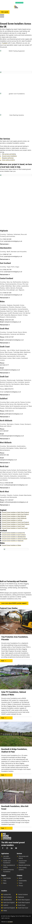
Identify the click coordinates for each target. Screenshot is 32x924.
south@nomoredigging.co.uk (12, 392)
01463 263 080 (7, 239)
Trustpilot (4, 43)
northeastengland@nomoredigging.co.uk (15, 485)
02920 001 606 (9, 320)
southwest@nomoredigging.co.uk (14, 340)
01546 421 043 (7, 293)
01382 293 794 (7, 269)
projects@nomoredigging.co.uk (13, 241)
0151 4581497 (4, 431)
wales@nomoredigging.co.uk (12, 322)
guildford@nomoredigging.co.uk (13, 414)
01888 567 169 (7, 254)
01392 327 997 (9, 337)
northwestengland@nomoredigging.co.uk (12, 436)
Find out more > (5, 244)
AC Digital (10, 921)
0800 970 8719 (9, 389)
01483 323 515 (9, 411)
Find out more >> (5, 259)
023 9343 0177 (4, 365)
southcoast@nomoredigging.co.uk (10, 370)
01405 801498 (9, 483)
